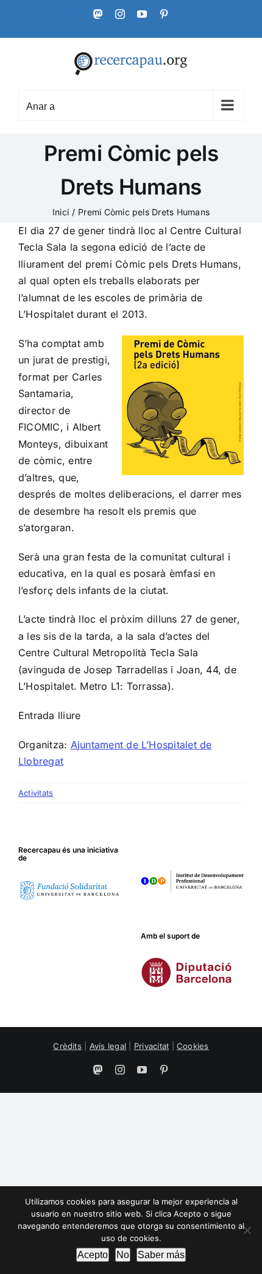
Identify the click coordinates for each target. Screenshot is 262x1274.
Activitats (35, 793)
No (122, 1255)
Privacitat (151, 1046)
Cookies (193, 1046)
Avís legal (108, 1046)
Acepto (92, 1255)
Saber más (161, 1255)
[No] (247, 1230)
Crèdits (67, 1046)
